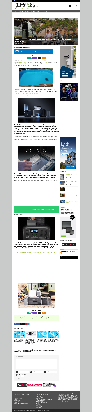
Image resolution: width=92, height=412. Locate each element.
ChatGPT (29, 58)
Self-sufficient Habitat (24, 11)
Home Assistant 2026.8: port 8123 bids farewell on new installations (19, 340)
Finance (45, 11)
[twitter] (63, 251)
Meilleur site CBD (38, 405)
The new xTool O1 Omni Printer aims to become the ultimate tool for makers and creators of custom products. (30, 341)
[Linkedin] (73, 251)
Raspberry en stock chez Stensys (41, 402)
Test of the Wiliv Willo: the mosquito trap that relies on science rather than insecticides (72, 188)
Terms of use (39, 410)
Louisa (16, 43)
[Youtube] (69, 251)
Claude (44, 58)
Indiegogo (26, 62)
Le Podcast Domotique (18, 398)
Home (16, 19)
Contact (47, 410)
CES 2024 (45, 62)
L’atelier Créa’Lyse (39, 406)
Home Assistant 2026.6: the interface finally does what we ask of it (53, 340)
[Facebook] (61, 251)
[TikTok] (65, 251)
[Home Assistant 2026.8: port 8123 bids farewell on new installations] (19, 331)
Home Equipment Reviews (69, 203)
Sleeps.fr (37, 403)
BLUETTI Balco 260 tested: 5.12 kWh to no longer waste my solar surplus (71, 175)
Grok (40, 58)
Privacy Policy (35, 410)
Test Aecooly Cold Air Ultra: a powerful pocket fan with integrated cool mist (72, 201)
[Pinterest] (71, 251)
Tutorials (39, 11)
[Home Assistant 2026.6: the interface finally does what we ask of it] (53, 331)
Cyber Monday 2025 (39, 397)
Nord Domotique (17, 400)
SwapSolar (20, 62)
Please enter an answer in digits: (21, 374)
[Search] (70, 6)
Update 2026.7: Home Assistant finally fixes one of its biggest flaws (42, 340)
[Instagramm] (67, 251)
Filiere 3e (15, 402)
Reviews (33, 11)
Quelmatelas (38, 404)
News (16, 11)
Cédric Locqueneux (26, 410)
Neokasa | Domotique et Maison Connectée (21, 403)
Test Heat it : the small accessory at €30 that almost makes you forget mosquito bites (72, 195)
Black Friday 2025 (39, 396)
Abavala (15, 399)
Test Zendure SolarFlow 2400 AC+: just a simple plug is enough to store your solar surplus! (72, 182)
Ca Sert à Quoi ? (16, 401)
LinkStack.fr (38, 398)
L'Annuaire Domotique (17, 397)
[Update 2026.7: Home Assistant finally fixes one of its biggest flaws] (42, 331)
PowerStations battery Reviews (70, 177)
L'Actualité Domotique (17, 396)
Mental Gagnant (38, 407)
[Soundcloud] (75, 251)
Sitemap (44, 410)
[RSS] (61, 253)
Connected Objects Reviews (70, 190)
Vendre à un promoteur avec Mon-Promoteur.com (44, 399)
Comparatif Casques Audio (40, 400)
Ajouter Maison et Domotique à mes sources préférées (69, 257)
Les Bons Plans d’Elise (39, 401)
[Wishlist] (76, 6)
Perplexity (35, 58)
